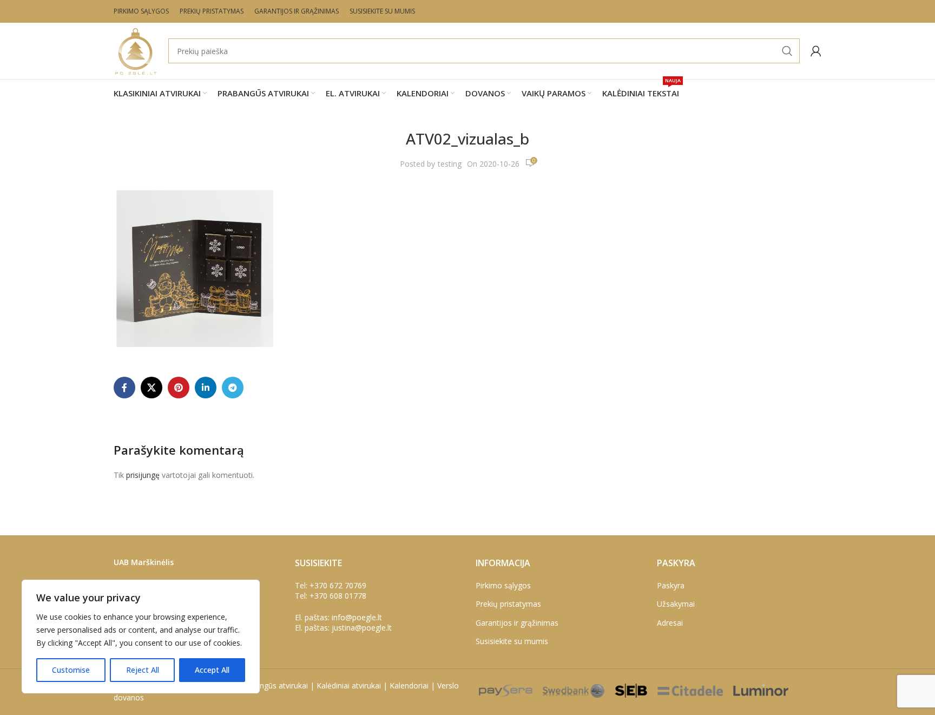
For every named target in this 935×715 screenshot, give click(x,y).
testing (450, 164)
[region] (141, 636)
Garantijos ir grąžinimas (517, 623)
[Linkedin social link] (205, 387)
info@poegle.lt (357, 617)
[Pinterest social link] (178, 387)
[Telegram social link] (232, 387)
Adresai (670, 623)
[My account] (816, 51)
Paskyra (670, 585)
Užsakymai (676, 604)
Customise (71, 670)
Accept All (212, 670)
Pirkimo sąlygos (503, 585)
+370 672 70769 (338, 585)
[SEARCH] (787, 50)
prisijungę (143, 475)
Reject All (142, 670)
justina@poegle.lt (362, 627)
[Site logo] (135, 50)
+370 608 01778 (338, 596)
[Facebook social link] (124, 387)
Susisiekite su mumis (512, 641)
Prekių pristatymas (508, 604)
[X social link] (151, 387)
